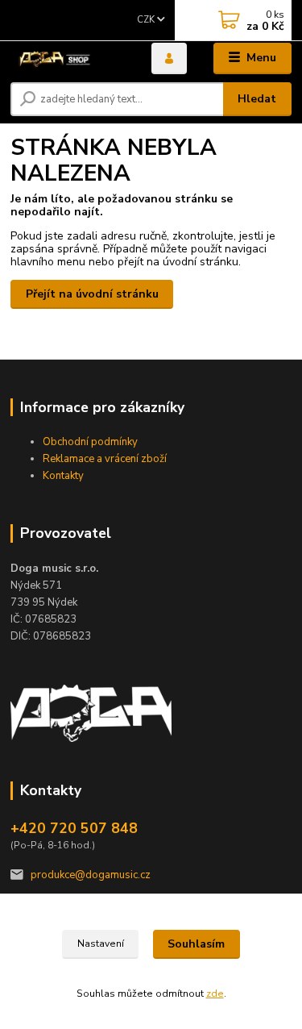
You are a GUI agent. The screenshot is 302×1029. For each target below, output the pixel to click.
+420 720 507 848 (74, 828)
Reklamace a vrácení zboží (105, 459)
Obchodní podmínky (90, 442)
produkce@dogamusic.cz (91, 875)
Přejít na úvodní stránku (92, 294)
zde (215, 993)
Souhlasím (196, 944)
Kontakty (63, 476)
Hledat (257, 98)
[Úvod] (68, 58)
